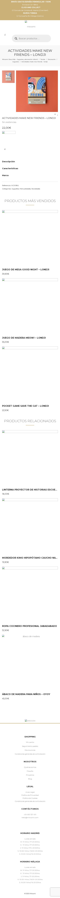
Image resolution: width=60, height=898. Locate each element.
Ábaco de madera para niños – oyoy (26, 694)
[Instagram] (26, 825)
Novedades (36, 189)
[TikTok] (34, 825)
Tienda (42, 59)
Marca (5, 175)
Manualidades (25, 189)
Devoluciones (30, 750)
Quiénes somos (30, 767)
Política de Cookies (30, 798)
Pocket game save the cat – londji (25, 406)
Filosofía (30, 771)
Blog (30, 779)
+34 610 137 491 (30, 814)
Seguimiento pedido (30, 746)
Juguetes (15, 62)
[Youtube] (38, 825)
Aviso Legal (30, 792)
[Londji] (8, 137)
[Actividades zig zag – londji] (55, 114)
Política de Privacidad (30, 795)
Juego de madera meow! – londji (24, 338)
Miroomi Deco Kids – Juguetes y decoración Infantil (20, 59)
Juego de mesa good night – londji (25, 269)
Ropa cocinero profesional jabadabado (29, 626)
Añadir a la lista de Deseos (5, 149)
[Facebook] (22, 825)
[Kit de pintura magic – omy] (57, 114)
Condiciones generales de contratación (30, 754)
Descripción (8, 161)
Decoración (52, 59)
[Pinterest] (30, 825)
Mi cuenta (30, 742)
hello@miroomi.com (30, 817)
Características (10, 168)
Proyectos (30, 775)
